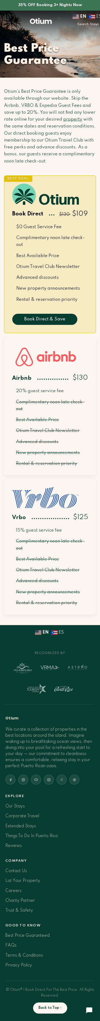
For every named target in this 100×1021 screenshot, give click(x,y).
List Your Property (22, 881)
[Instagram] (23, 780)
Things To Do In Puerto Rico (31, 836)
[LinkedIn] (49, 780)
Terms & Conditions (24, 955)
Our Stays (15, 806)
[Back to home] (41, 21)
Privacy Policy (18, 965)
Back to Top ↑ (50, 1008)
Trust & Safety (19, 910)
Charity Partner (20, 901)
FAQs (11, 945)
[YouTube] (36, 780)
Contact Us (16, 871)
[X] (62, 780)
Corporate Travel (22, 816)
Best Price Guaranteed (27, 936)
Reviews (13, 846)
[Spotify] (74, 780)
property (72, 119)
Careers (13, 891)
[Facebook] (10, 780)
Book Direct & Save (44, 319)
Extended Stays (20, 826)
